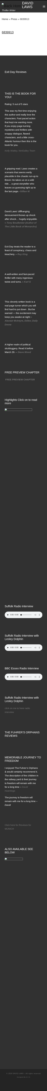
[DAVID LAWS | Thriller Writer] (11, 5)
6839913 (8, 32)
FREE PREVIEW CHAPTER (20, 379)
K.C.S (28, 1077)
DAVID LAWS (18, 1073)
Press (14, 19)
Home (5, 19)
